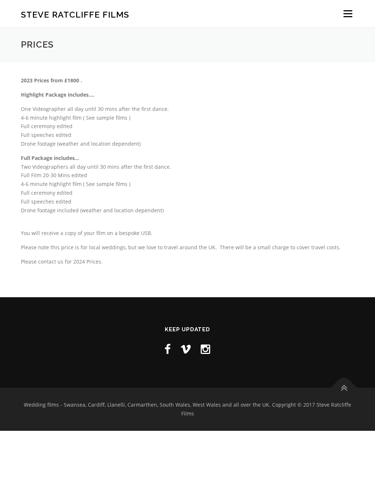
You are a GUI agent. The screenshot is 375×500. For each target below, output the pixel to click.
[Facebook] (167, 349)
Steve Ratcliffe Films (75, 14)
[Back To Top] (344, 388)
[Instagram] (205, 349)
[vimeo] (185, 349)
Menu (347, 13)
